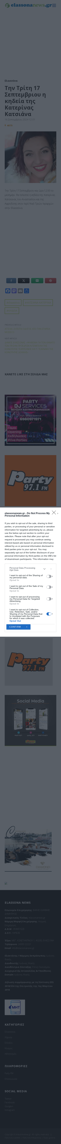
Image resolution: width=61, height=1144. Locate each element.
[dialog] (30, 572)
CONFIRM (15, 627)
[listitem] (30, 569)
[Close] (55, 513)
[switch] (48, 576)
